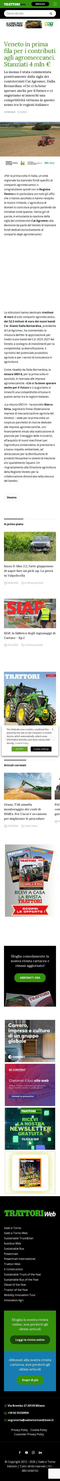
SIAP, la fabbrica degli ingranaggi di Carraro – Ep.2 (30, 635)
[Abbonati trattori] (30, 1172)
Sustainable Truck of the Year (22, 1274)
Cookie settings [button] (41, 748)
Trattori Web (12, 1264)
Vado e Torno (12, 1228)
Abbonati (40, 4)
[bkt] (30, 24)
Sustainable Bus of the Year (21, 1279)
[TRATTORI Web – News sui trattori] (15, 4)
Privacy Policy (19, 1430)
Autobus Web (12, 1243)
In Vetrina (28, 582)
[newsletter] (30, 1129)
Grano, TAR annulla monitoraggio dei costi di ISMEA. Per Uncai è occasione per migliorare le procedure (25, 812)
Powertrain (11, 1254)
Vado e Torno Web (16, 1233)
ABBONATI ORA (30, 978)
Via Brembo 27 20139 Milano (26, 1405)
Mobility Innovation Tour (20, 1295)
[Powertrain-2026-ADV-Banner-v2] (30, 1041)
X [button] (52, 729)
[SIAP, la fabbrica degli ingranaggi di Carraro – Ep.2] (30, 613)
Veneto (11, 497)
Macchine (38, 582)
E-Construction (13, 1269)
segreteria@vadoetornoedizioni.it (30, 1420)
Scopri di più (30, 1380)
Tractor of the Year (16, 1290)
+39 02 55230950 (18, 1413)
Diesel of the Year (15, 1284)
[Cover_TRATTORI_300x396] (30, 706)
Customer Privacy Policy (29, 1434)
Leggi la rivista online (30, 1340)
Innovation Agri (14, 1300)
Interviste (38, 645)
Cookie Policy (38, 1430)
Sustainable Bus (14, 1248)
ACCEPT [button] (20, 748)
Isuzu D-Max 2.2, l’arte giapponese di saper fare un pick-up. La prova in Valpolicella (29, 570)
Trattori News (30, 826)
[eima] (30, 163)
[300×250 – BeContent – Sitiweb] (30, 1085)
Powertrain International (19, 1259)
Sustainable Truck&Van (18, 1238)
